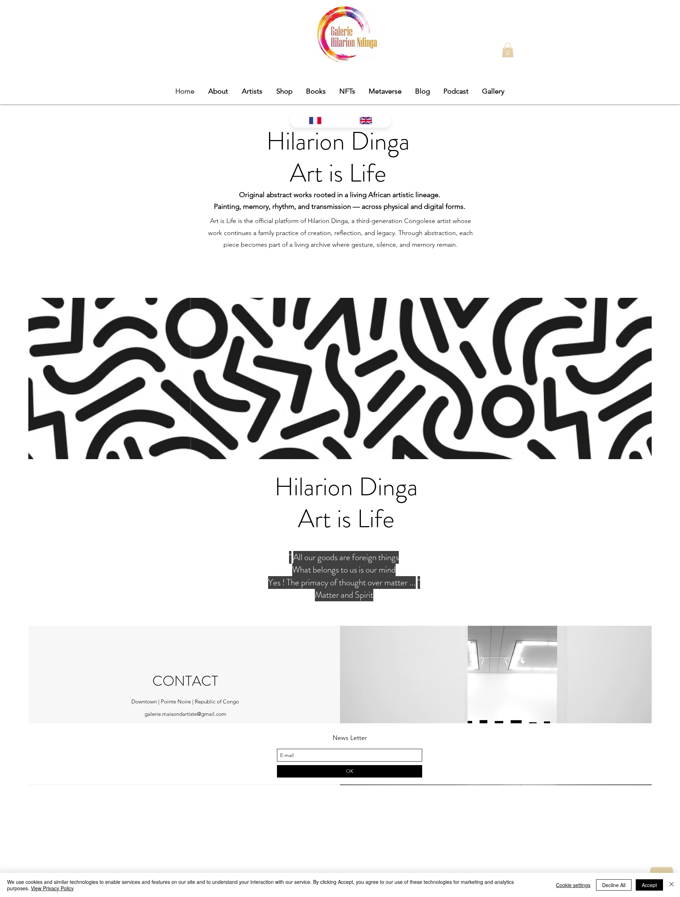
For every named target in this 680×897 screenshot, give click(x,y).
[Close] (671, 885)
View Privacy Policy (52, 888)
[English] (365, 120)
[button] (508, 50)
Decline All (613, 884)
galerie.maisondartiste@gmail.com (185, 714)
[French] (315, 120)
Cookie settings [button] (573, 884)
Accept (649, 884)
